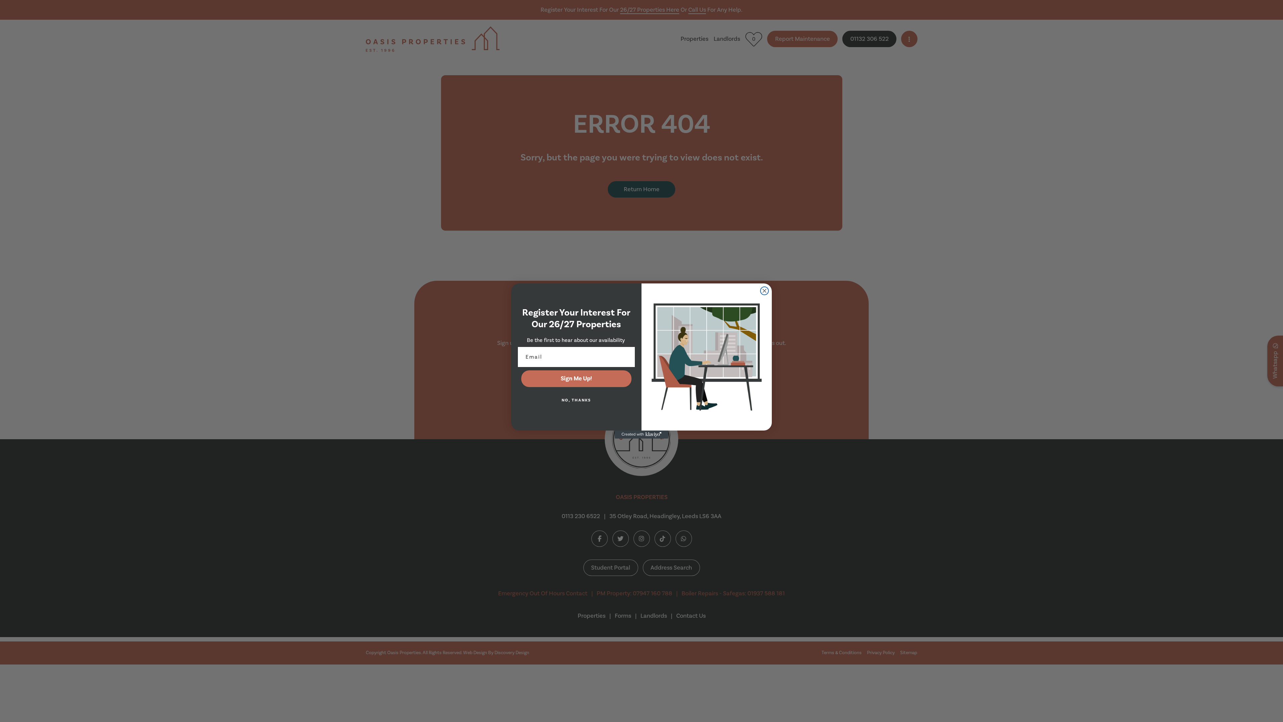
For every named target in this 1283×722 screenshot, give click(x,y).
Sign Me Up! (576, 378)
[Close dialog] (764, 291)
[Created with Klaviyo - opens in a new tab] (641, 435)
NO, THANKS (576, 400)
